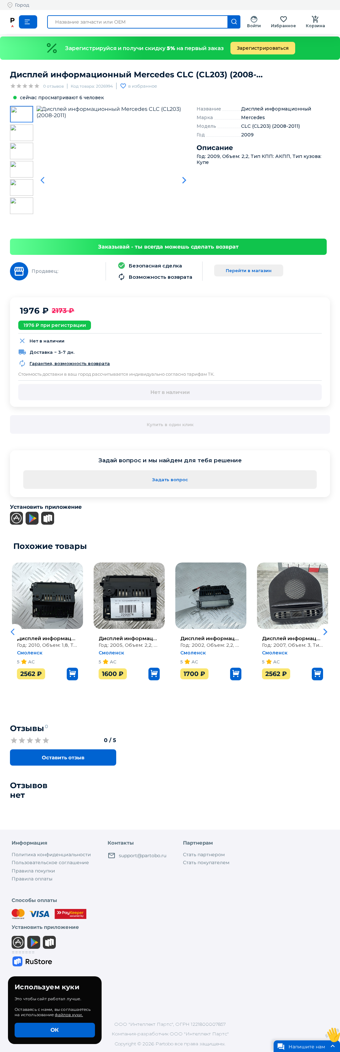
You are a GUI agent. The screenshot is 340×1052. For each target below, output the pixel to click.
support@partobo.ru (142, 856)
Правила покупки (33, 871)
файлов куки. (69, 1014)
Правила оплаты (32, 879)
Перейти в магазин (249, 270)
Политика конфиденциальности (51, 855)
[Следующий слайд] (184, 180)
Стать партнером (204, 855)
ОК (54, 1030)
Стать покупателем (206, 862)
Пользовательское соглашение (50, 862)
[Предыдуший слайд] (44, 180)
